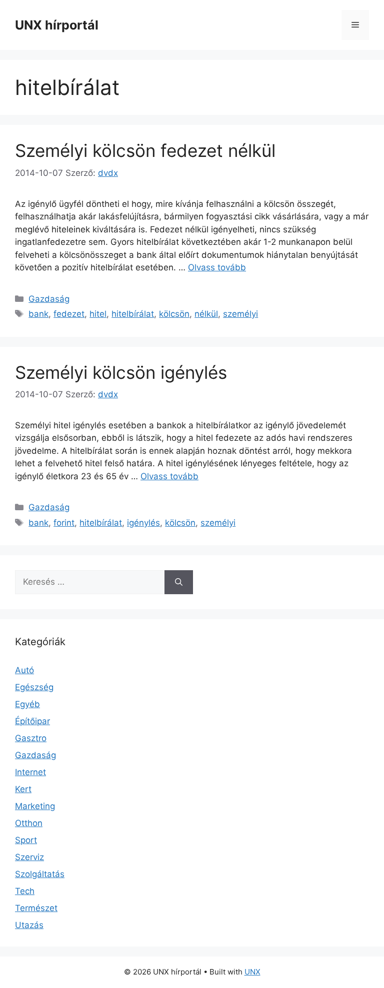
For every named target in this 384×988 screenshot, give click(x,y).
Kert (23, 789)
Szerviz (29, 857)
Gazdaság (49, 299)
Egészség (34, 687)
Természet (36, 908)
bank (38, 314)
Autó (24, 670)
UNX (252, 972)
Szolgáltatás (39, 874)
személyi (240, 314)
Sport (26, 840)
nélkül (206, 314)
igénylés (143, 523)
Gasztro (30, 738)
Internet (30, 772)
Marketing (35, 806)
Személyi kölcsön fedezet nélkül (145, 150)
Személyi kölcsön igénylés (121, 372)
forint (64, 523)
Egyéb (27, 704)
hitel (98, 314)
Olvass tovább (217, 267)
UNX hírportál (56, 24)
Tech (24, 891)
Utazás (29, 925)
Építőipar (32, 721)
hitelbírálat (133, 314)
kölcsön (174, 314)
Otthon (28, 823)
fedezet (69, 314)
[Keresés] (178, 582)
